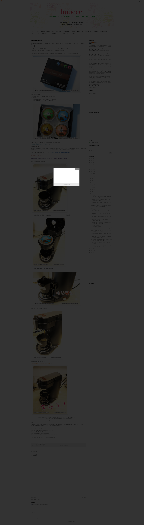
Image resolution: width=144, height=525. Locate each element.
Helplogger (68, 184)
